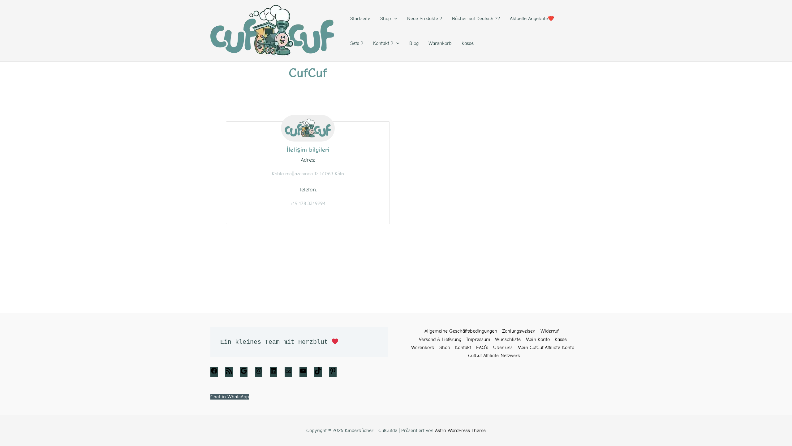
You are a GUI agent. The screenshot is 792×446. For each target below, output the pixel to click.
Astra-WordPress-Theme (460, 430)
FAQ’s (482, 347)
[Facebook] (214, 373)
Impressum (478, 339)
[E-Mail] (288, 373)
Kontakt (463, 347)
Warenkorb (422, 347)
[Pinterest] (333, 373)
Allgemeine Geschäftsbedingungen (460, 331)
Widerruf (549, 331)
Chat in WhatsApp (229, 397)
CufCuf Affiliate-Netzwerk (494, 355)
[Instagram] (258, 373)
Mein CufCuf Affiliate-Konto (546, 347)
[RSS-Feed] (229, 373)
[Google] (244, 373)
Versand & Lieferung (440, 339)
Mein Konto (538, 339)
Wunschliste (508, 339)
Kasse (561, 339)
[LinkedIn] (273, 373)
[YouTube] (303, 373)
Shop (444, 347)
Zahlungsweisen (519, 331)
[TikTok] (318, 373)
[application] (394, 18)
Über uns (503, 347)
